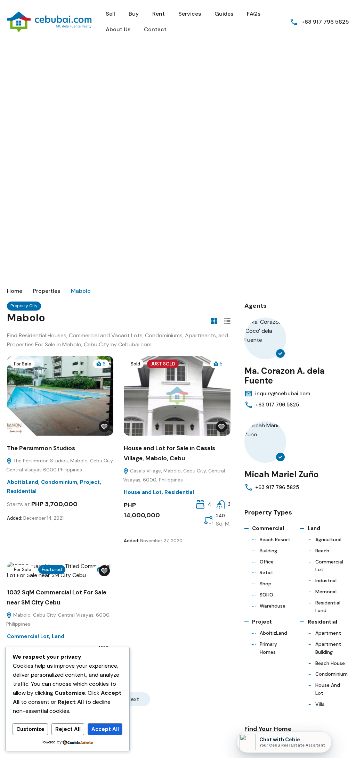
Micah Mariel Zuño (281, 474)
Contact (155, 29)
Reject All (68, 729)
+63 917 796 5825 (325, 21)
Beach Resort (275, 539)
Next (133, 699)
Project (90, 482)
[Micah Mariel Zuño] (265, 442)
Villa (320, 704)
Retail (266, 572)
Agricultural (328, 539)
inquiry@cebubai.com (282, 393)
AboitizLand (22, 482)
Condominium (59, 482)
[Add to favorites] (104, 426)
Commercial (268, 528)
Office (267, 562)
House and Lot (143, 492)
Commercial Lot (28, 636)
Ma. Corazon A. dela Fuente (284, 375)
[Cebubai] (49, 21)
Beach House (330, 663)
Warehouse (272, 606)
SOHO (266, 595)
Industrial (326, 580)
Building (268, 550)
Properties (46, 291)
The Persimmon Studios (41, 448)
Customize (30, 729)
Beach (322, 550)
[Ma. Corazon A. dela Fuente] (265, 338)
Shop (266, 583)
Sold (135, 364)
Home (14, 291)
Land (58, 636)
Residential (22, 491)
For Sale (22, 364)
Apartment (328, 633)
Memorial (326, 591)
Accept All (105, 729)
